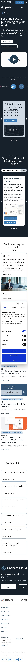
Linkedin (17, 659)
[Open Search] (22, 7)
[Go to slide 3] (16, 140)
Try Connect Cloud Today (9, 586)
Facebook (6, 659)
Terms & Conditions (5, 655)
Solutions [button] (4, 607)
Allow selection (14, 355)
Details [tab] (14, 307)
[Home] (7, 7)
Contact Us (4, 637)
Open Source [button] (5, 615)
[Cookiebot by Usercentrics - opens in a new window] (17, 303)
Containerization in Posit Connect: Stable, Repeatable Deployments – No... (12, 439)
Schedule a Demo (7, 41)
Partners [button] (4, 627)
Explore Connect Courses (9, 46)
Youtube (2, 659)
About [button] (3, 631)
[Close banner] (25, 303)
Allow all (14, 351)
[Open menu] (25, 7)
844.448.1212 (4, 645)
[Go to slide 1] (11, 140)
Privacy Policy (18, 655)
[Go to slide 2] (14, 140)
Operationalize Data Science (10, 170)
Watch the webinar (11, 120)
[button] (14, 59)
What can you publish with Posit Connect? (14, 405)
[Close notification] (26, 2)
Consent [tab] (5, 307)
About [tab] (23, 307)
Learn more (22, 586)
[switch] (24, 336)
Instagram (13, 659)
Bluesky (20, 659)
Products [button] (4, 611)
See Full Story (7, 274)
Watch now (19, 2)
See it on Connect (11, 218)
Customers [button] (4, 619)
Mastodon (9, 659)
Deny (14, 360)
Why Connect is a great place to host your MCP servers (13, 372)
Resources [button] (4, 623)
